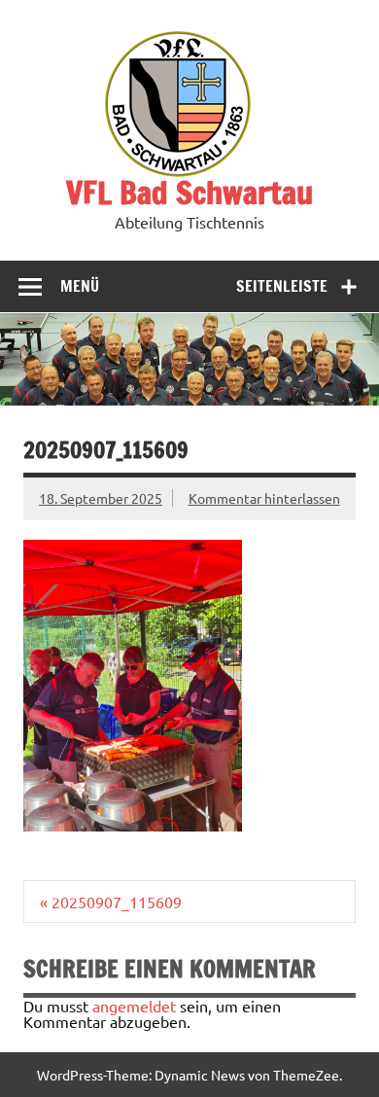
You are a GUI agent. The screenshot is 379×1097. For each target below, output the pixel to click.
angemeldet (134, 1005)
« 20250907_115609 (111, 901)
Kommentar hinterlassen (264, 498)
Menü (79, 286)
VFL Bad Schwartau (189, 192)
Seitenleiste (281, 286)
